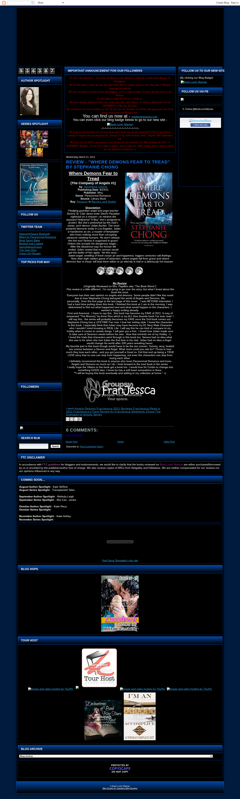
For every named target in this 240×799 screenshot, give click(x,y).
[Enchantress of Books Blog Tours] (103, 740)
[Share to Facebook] (80, 419)
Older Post (169, 441)
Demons (90, 408)
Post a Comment (74, 435)
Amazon (82, 201)
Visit (120, 560)
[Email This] (68, 419)
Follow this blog (200, 125)
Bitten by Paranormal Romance (37, 237)
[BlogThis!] (72, 419)
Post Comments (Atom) (91, 446)
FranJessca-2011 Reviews (114, 408)
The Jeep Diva (27, 250)
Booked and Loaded (31, 243)
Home (121, 441)
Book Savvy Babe (29, 240)
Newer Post (71, 441)
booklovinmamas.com (145, 116)
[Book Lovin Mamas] (182, 100)
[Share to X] (76, 419)
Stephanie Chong (95, 186)
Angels (79, 408)
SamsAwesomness (30, 246)
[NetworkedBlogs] (200, 120)
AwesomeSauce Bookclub (34, 233)
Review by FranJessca (115, 411)
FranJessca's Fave (86, 411)
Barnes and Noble (104, 201)
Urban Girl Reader (30, 253)
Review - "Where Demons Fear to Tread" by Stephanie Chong (118, 164)
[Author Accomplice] (140, 740)
